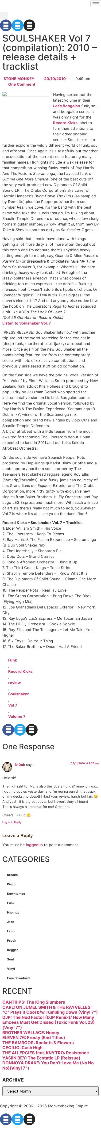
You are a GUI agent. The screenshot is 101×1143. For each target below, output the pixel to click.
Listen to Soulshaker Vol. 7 (26, 323)
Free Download (18, 978)
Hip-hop (13, 912)
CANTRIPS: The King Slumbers (33, 1002)
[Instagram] (29, 25)
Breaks (12, 875)
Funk (12, 660)
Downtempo (16, 893)
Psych (11, 940)
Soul (10, 959)
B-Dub (20, 765)
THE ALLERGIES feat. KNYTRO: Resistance (45, 1052)
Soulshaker (18, 694)
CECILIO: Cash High (22, 1047)
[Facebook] (6, 25)
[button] (4, 15)
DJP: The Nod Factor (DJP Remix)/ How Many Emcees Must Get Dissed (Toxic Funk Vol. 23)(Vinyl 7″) (48, 1022)
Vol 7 (12, 705)
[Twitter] (17, 25)
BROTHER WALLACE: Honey (30, 1032)
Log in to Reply (11, 822)
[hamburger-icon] (95, 3)
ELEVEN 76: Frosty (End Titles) (33, 1037)
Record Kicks (65, 122)
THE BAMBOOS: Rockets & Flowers (38, 1042)
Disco (11, 884)
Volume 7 (17, 716)
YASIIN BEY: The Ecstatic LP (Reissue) (41, 1057)
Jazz (10, 922)
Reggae (13, 950)
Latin (11, 931)
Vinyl (11, 969)
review (14, 682)
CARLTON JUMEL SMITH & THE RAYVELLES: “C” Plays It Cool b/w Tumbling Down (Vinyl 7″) (50, 1010)
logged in (34, 844)
